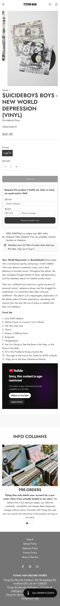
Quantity (6, 161)
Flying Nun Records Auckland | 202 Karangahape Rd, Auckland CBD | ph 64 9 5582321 (30, 581)
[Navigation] (3, 4)
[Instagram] (30, 566)
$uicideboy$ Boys (11, 120)
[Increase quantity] (16, 167)
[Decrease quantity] (5, 167)
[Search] (50, 4)
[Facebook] (23, 566)
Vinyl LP (7, 153)
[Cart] (56, 4)
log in (31, 249)
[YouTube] (37, 566)
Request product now (30, 220)
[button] (27, 523)
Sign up (21, 249)
